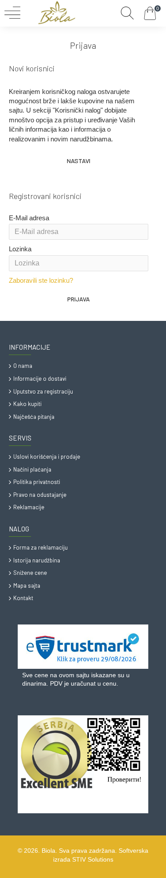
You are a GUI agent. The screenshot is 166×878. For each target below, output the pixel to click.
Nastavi (78, 160)
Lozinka (20, 249)
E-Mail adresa (29, 218)
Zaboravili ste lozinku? (41, 280)
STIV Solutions (92, 859)
